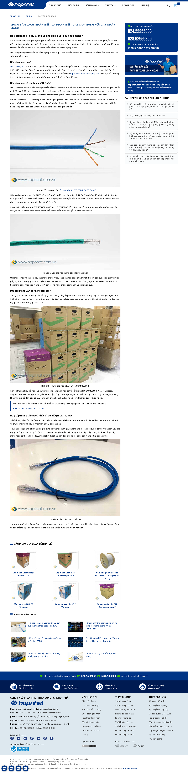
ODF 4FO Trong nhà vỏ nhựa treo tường (101, 655)
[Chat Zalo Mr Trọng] (18, 770)
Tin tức (109, 5)
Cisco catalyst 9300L (124, 734)
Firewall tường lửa (123, 717)
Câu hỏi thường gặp (90, 722)
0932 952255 (49, 720)
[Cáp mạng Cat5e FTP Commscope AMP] (107, 591)
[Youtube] (27, 738)
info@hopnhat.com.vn (143, 47)
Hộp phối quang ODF (158, 717)
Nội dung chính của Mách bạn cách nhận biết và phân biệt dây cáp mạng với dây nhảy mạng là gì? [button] (150, 106)
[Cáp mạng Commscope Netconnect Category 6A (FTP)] (107, 560)
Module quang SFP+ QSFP (160, 713)
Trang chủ (55, 5)
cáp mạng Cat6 (92, 73)
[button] (168, 5)
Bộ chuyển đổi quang (158, 705)
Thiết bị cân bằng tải (124, 722)
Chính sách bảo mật (90, 705)
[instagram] (33, 738)
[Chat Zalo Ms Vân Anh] (11, 770)
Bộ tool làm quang (157, 734)
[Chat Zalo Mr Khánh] (25, 770)
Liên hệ (145, 5)
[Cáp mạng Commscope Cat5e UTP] (23, 560)
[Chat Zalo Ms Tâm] (4, 770)
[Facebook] (13, 738)
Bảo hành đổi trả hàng (91, 709)
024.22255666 (140, 31)
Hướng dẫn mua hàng (91, 726)
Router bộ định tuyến (124, 713)
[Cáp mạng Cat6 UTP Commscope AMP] (65, 560)
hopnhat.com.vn (27, 712)
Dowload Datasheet (91, 730)
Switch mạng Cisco (123, 701)
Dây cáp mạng (16, 66)
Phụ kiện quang (155, 738)
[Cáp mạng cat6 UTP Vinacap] (23, 591)
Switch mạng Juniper (124, 705)
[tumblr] (53, 738)
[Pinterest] (46, 738)
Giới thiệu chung (89, 701)
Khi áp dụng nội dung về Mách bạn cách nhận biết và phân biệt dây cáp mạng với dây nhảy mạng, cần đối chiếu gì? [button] (150, 124)
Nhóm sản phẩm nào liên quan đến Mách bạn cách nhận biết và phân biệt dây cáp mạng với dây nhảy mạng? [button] (150, 159)
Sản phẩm (91, 5)
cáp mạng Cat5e (77, 73)
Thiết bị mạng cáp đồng (125, 726)
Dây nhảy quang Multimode (161, 730)
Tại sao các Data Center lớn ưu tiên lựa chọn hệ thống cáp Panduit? (44, 624)
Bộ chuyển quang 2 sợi (158, 709)
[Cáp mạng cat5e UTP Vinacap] (65, 591)
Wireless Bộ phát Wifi (125, 709)
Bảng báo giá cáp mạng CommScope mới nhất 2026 (45, 639)
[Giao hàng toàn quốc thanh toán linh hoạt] (151, 64)
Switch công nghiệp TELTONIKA (29, 408)
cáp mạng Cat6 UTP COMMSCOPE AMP (77, 190)
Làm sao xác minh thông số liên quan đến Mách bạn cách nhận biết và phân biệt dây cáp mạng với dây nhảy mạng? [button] (150, 147)
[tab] (151, 106)
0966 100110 (49, 728)
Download (128, 5)
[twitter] (20, 738)
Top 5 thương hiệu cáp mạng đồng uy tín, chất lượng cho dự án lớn (102, 639)
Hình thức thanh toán (91, 717)
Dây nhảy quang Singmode (160, 726)
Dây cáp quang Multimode (160, 722)
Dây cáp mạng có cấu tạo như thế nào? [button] (146, 115)
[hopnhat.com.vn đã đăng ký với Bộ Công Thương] (19, 748)
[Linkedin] (40, 738)
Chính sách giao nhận (91, 713)
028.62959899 (140, 39)
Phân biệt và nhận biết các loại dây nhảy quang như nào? (44, 655)
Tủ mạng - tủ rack (156, 701)
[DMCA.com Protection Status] (89, 745)
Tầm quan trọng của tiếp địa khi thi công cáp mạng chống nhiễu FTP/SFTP (101, 625)
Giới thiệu (73, 5)
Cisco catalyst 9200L (124, 730)
